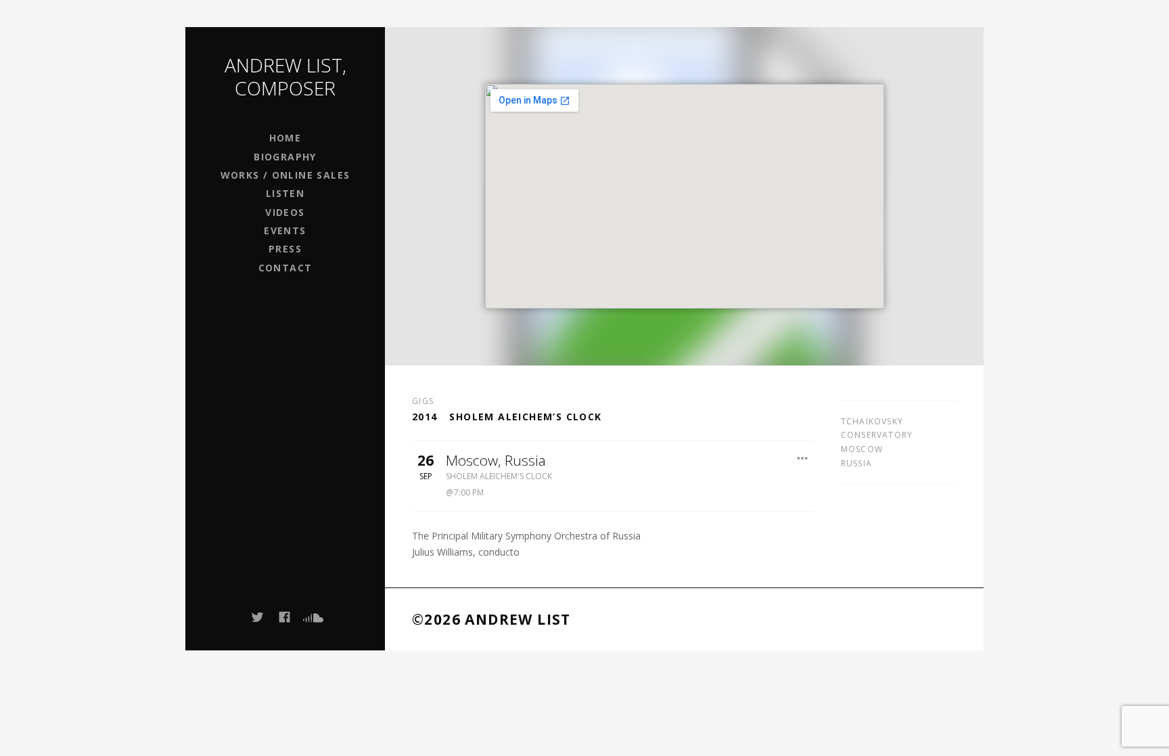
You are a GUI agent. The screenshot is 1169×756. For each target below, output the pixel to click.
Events (285, 230)
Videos (284, 212)
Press (285, 248)
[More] (802, 458)
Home (285, 137)
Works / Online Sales (285, 175)
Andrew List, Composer (285, 76)
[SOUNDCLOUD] (312, 617)
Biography (285, 156)
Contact (285, 267)
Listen (285, 193)
